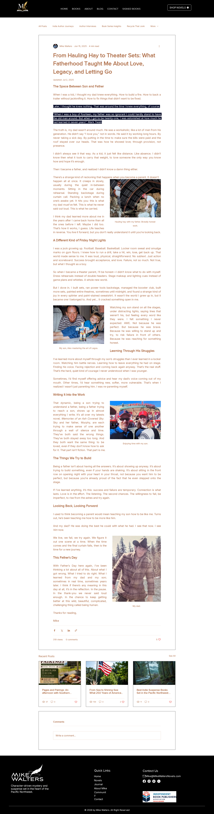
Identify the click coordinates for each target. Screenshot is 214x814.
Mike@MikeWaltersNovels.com (163, 776)
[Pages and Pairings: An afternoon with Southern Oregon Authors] (60, 673)
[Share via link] (76, 630)
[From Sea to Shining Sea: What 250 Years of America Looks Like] (107, 673)
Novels (98, 780)
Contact (98, 799)
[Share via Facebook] (54, 630)
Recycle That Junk (136, 26)
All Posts (43, 26)
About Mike (100, 788)
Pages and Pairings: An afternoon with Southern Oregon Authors (56, 691)
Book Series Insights (111, 26)
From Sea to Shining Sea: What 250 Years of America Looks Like (105, 691)
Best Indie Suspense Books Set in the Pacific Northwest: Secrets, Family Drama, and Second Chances (153, 691)
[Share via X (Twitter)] (61, 630)
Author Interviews (87, 26)
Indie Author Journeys (63, 26)
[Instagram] (149, 781)
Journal (98, 784)
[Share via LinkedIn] (68, 630)
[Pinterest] (153, 781)
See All (172, 656)
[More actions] (159, 46)
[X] (158, 781)
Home (97, 776)
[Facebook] (144, 781)
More (153, 26)
